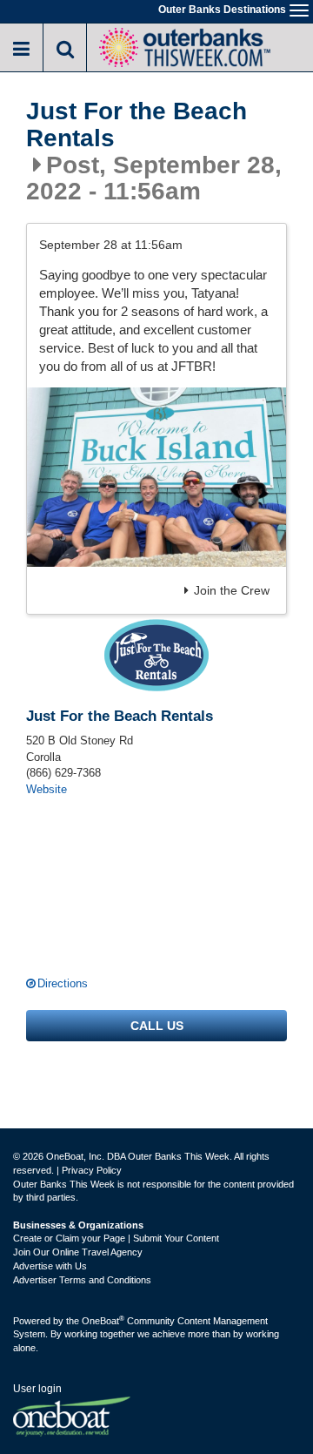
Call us (156, 1026)
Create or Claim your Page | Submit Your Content (116, 1238)
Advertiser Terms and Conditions (82, 1280)
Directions (62, 983)
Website (46, 789)
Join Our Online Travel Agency (78, 1252)
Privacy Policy (92, 1170)
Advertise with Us (50, 1266)
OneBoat (103, 1321)
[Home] (184, 45)
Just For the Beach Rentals (136, 124)
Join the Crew (232, 590)
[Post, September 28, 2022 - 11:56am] (156, 476)
